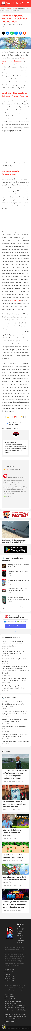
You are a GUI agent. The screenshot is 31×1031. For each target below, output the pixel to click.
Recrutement (8, 972)
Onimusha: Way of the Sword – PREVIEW (15, 741)
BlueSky (19, 933)
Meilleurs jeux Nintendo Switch (14, 1005)
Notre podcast (9, 996)
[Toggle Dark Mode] (4, 1027)
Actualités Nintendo (11, 8)
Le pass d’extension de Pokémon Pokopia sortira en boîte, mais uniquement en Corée (13, 644)
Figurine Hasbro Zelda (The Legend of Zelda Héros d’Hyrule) (18, 598)
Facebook (20, 935)
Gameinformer (7, 64)
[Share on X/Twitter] (3, 33)
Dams (5, 25)
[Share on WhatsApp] (12, 33)
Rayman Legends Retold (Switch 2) (18, 581)
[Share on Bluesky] (7, 33)
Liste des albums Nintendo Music (15, 1014)
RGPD (12, 981)
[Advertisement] (15, 147)
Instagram (20, 938)
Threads (19, 942)
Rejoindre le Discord (15, 626)
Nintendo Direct (9, 999)
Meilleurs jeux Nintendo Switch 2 (15, 1008)
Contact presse (9, 976)
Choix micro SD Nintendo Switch (15, 1016)
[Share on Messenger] (16, 33)
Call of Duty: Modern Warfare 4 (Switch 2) (17, 572)
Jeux (20, 428)
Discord (19, 931)
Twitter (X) (20, 929)
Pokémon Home (15, 300)
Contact (7, 974)
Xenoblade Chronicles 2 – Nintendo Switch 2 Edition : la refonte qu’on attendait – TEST (13, 704)
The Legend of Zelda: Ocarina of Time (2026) (18, 565)
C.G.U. (6, 981)
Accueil (2, 8)
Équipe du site (9, 970)
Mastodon (20, 940)
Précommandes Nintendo (12, 1001)
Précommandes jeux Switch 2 (14, 1003)
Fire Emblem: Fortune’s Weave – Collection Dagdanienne (17, 589)
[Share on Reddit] (24, 33)
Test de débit (8, 994)
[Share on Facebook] (20, 33)
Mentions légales (9, 978)
